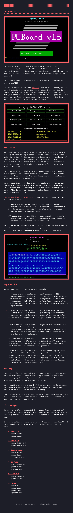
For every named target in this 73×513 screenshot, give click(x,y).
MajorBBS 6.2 (13, 431)
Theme (42, 504)
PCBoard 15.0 (13, 441)
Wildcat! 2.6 (13, 474)
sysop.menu (10, 11)
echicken (35, 88)
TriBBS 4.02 (13, 462)
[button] (36, 39)
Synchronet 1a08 (15, 450)
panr (55, 504)
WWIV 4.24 (12, 483)
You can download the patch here (18, 197)
